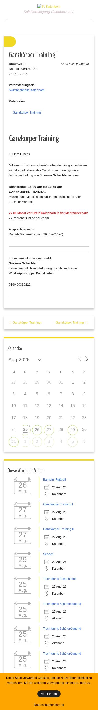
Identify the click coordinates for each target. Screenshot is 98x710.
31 (13, 441)
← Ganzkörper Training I (25, 322)
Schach (48, 554)
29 (72, 430)
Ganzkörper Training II (58, 529)
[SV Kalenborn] (49, 6)
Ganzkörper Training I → (72, 322)
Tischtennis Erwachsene (60, 579)
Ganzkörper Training (27, 112)
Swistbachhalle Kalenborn (27, 90)
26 (37, 430)
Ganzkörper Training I (58, 504)
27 (49, 430)
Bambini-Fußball (54, 479)
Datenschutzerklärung (49, 705)
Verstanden (49, 694)
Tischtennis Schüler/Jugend (62, 604)
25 (25, 429)
